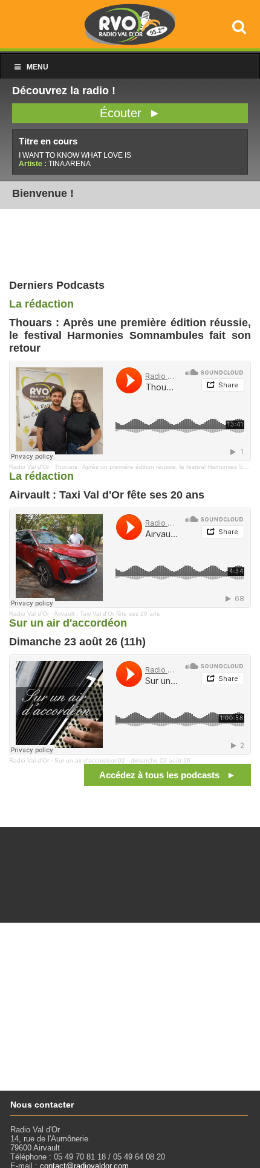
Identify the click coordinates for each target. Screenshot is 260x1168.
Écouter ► (130, 113)
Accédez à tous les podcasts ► (167, 775)
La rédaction (41, 304)
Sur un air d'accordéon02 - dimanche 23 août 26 (122, 760)
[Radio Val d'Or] (130, 42)
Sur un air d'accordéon (68, 623)
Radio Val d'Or (29, 466)
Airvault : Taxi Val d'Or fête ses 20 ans (107, 613)
